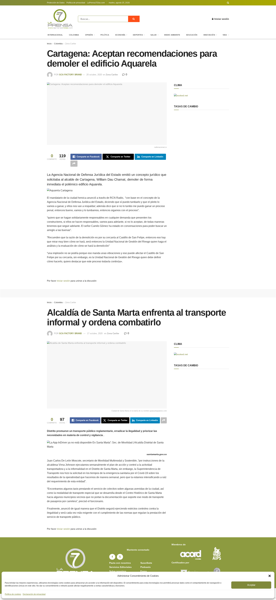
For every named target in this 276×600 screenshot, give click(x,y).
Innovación (209, 35)
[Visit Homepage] (60, 18)
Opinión (89, 35)
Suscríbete (146, 563)
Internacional (55, 35)
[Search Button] (228, 2)
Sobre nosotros (117, 571)
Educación (191, 35)
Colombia (74, 35)
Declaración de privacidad (34, 594)
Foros (143, 571)
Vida (225, 35)
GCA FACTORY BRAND (70, 74)
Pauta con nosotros (120, 563)
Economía (120, 35)
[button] (269, 575)
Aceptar (251, 585)
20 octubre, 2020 (94, 74)
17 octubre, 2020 (95, 333)
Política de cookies (13, 594)
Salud (153, 35)
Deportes (138, 35)
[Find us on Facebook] (112, 557)
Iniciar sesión (221, 19)
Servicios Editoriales (120, 567)
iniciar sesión (63, 280)
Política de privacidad (75, 3)
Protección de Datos (56, 3)
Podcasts (145, 567)
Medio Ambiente (172, 35)
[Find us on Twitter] (120, 557)
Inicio (49, 44)
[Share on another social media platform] (73, 164)
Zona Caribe (70, 44)
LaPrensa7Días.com (96, 3)
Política (104, 35)
